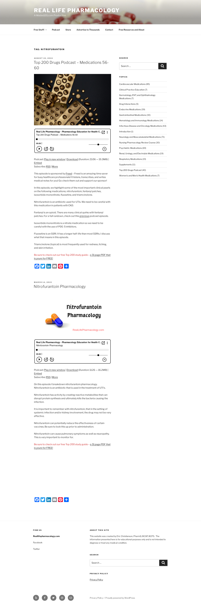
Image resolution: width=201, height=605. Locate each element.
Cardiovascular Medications (132, 84)
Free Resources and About (131, 29)
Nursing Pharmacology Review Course (137, 142)
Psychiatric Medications (130, 148)
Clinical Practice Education (131, 89)
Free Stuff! (39, 29)
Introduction (125, 131)
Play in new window (54, 159)
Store (68, 29)
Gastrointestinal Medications (132, 115)
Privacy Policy (96, 579)
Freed (69, 173)
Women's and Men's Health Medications (138, 175)
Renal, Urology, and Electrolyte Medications (139, 153)
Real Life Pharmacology (77, 10)
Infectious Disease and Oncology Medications (140, 126)
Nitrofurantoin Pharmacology (60, 286)
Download (72, 159)
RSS (48, 166)
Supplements (125, 164)
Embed (38, 162)
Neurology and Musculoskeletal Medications (140, 137)
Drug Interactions (127, 104)
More (55, 166)
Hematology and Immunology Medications (139, 120)
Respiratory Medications (130, 159)
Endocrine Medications (130, 109)
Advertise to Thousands (88, 29)
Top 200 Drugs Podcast (130, 170)
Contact (109, 29)
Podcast (56, 29)
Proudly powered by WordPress (120, 598)
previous (84, 216)
